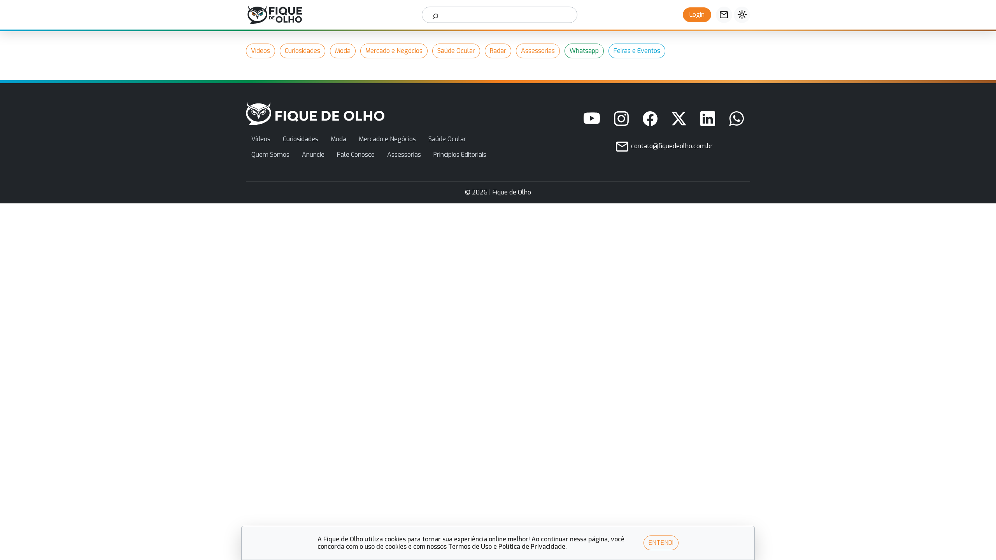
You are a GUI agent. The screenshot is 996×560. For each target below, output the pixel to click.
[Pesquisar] (435, 15)
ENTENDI (661, 543)
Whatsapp (584, 51)
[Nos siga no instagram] (621, 118)
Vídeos (260, 51)
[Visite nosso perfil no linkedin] (707, 118)
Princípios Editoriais (459, 154)
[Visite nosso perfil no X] (679, 118)
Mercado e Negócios (394, 51)
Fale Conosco (356, 154)
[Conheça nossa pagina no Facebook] (650, 118)
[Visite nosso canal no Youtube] (592, 118)
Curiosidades (302, 51)
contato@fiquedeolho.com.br (671, 146)
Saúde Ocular (456, 51)
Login (697, 14)
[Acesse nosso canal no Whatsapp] (736, 118)
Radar (498, 51)
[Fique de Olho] (274, 15)
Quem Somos (270, 154)
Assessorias (538, 51)
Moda (343, 51)
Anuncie (313, 154)
